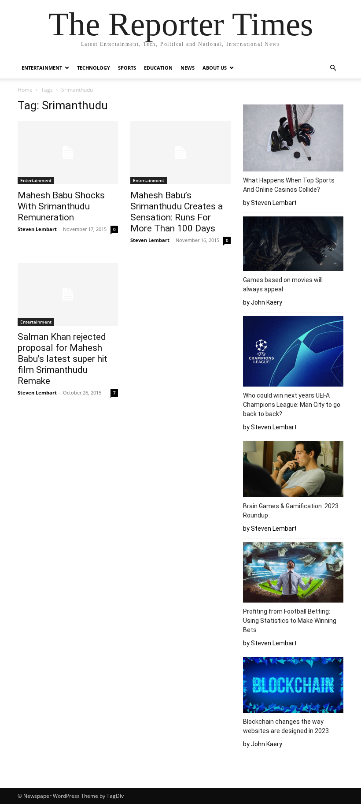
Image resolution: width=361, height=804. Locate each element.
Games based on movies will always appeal (283, 284)
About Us (215, 67)
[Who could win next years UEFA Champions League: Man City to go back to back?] (293, 352)
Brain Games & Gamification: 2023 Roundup (291, 510)
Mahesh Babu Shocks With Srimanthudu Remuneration (61, 206)
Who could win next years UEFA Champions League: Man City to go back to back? (291, 404)
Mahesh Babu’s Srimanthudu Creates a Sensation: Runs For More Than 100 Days (176, 212)
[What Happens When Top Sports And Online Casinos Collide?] (293, 139)
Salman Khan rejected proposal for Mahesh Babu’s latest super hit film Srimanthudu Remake (62, 358)
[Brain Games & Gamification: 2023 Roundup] (293, 470)
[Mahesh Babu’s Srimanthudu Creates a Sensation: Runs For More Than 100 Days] (180, 152)
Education (158, 67)
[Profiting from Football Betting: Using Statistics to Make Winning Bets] (293, 573)
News (187, 67)
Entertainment (42, 67)
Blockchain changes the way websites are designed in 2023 (287, 726)
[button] (332, 68)
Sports (127, 67)
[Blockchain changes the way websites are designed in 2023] (293, 686)
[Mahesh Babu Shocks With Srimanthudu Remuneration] (68, 152)
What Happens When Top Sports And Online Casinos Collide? (289, 185)
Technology (93, 67)
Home (25, 89)
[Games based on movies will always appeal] (293, 245)
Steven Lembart (37, 229)
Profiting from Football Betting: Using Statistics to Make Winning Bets (289, 620)
